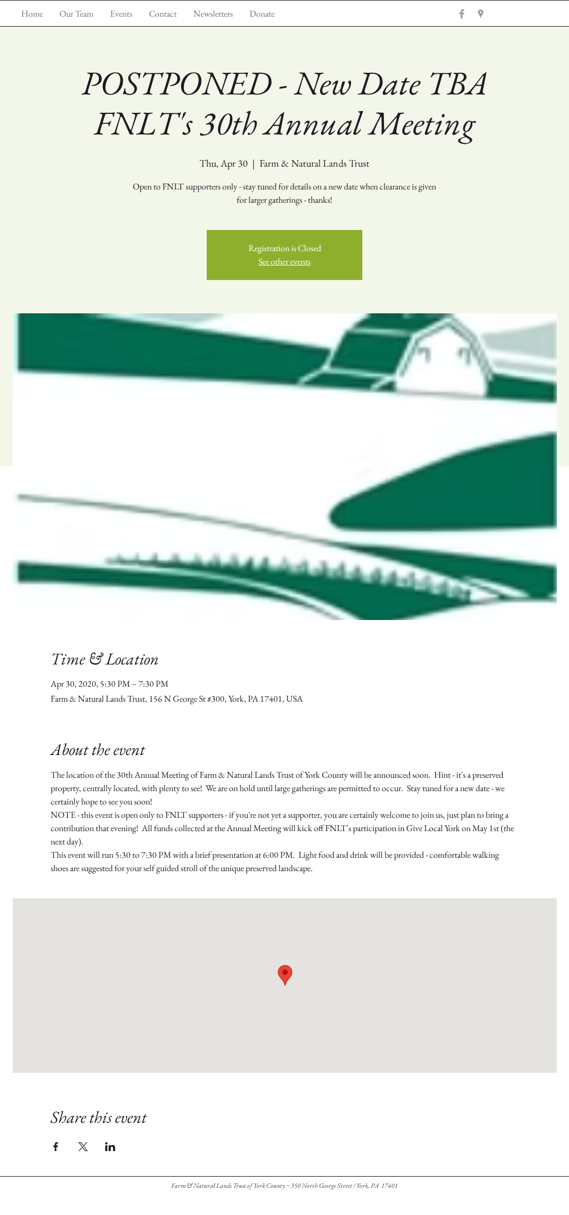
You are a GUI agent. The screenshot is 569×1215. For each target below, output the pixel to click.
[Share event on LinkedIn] (110, 1146)
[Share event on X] (83, 1146)
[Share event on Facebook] (56, 1146)
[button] (213, 13)
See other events (284, 261)
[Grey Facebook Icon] (462, 14)
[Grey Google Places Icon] (481, 14)
